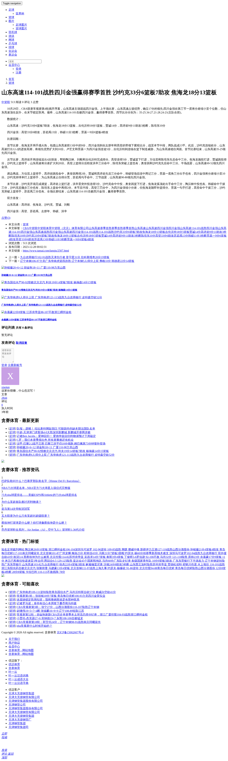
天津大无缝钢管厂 (20, 719)
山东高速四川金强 (72, 231)
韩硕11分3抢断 (197, 235)
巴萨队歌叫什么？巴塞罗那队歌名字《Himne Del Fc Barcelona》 (41, 480)
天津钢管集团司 (18, 727)
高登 (18, 239)
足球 (11, 9)
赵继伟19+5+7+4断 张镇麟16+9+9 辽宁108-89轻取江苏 (50, 610)
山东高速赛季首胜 (100, 228)
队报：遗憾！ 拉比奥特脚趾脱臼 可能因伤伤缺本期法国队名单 (56, 428)
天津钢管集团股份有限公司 (26, 700)
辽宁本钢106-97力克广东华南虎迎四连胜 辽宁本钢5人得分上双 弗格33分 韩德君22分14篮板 (77, 260)
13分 (45, 239)
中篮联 (5, 102)
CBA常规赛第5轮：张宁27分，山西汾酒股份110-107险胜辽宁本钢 (58, 607)
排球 (11, 47)
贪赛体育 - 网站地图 (21, 650)
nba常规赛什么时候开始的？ (34, 625)
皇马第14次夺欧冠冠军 (15, 508)
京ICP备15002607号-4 (70, 632)
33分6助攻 (27, 239)
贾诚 (104, 235)
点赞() (5, 217)
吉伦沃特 (82, 235)
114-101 (103, 231)
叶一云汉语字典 (18, 683)
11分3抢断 (60, 239)
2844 (4, 397)
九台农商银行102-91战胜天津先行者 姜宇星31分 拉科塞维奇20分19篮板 (64, 257)
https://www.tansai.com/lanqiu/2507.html (46, 250)
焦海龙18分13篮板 (153, 231)
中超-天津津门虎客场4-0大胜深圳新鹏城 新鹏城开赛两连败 (53, 432)
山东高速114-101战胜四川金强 (199, 228)
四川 (171, 228)
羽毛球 (13, 32)
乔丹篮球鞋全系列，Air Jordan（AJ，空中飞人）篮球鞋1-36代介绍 (42, 529)
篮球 (11, 17)
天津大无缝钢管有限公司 (24, 697)
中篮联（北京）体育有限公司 (70, 228)
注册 (18, 72)
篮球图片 (21, 28)
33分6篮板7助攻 (44, 235)
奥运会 (13, 54)
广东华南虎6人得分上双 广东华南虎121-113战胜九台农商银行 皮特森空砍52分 (41, 304)
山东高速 (140, 228)
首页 (11, 79)
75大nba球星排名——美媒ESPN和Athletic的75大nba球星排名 (39, 494)
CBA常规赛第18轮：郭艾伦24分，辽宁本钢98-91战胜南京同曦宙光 (59, 622)
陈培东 (145, 235)
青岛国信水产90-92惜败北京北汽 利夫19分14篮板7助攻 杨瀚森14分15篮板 (39, 289)
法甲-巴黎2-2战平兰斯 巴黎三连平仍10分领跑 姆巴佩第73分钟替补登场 (61, 443)
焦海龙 (58, 235)
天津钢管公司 (17, 704)
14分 (110, 235)
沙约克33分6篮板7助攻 (128, 231)
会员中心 (14, 646)
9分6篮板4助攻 (85, 239)
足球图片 (21, 24)
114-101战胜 (91, 231)
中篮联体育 (44, 228)
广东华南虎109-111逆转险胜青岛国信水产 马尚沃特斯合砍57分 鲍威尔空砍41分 (66, 592)
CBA (26, 228)
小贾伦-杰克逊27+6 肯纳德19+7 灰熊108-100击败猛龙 (50, 618)
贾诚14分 (195, 231)
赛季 (126, 228)
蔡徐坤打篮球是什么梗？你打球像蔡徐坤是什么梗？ (34, 522)
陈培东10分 (18, 235)
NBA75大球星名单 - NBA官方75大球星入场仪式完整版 (35, 487)
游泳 (11, 35)
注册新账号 (15, 365)
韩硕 (51, 239)
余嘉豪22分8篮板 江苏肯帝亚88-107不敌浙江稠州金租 (29, 319)
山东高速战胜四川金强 (46, 231)
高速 (154, 228)
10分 (152, 235)
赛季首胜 (117, 228)
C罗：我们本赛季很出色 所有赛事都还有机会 (45, 439)
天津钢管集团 (17, 723)
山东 (148, 228)
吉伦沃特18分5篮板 (177, 231)
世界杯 (20, 13)
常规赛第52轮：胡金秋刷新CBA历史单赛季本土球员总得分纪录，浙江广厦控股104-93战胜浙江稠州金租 (82, 614)
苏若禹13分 (181, 235)
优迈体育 (14, 664)
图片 (11, 20)
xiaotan (5, 387)
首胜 (131, 228)
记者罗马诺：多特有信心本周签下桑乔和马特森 (47, 603)
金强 (177, 228)
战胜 (111, 231)
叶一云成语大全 (18, 679)
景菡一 (71, 239)
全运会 (13, 50)
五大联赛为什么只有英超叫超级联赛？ (25, 515)
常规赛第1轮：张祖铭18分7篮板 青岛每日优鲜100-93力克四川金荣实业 (61, 595)
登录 (18, 68)
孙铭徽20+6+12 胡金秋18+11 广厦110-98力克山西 (26, 275)
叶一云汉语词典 (18, 675)
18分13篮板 (70, 235)
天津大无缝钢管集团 (21, 693)
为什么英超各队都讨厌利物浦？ (21, 501)
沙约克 (30, 235)
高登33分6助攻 (164, 235)
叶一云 (13, 671)
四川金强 (163, 228)
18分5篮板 (94, 235)
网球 (11, 39)
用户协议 (14, 642)
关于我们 (14, 638)
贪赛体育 (14, 668)
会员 (14, 65)
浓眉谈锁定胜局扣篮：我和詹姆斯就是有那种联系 (48, 599)
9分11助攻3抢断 (131, 235)
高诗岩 (117, 235)
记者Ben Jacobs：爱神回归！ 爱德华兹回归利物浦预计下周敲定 (56, 436)
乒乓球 (13, 43)
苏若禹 (38, 239)
